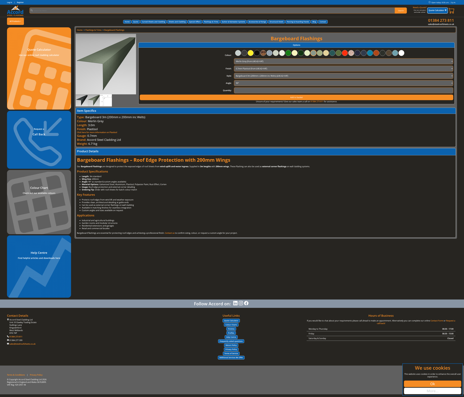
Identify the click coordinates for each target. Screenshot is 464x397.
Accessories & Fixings (257, 22)
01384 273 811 (441, 20)
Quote (135, 22)
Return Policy (231, 345)
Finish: (229, 68)
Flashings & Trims (211, 22)
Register (20, 2)
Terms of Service (231, 353)
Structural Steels (276, 22)
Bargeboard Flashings (114, 30)
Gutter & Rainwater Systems (233, 22)
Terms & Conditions (16, 375)
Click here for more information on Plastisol (97, 132)
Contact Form (437, 320)
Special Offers (194, 22)
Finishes (231, 329)
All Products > (15, 21)
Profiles (231, 333)
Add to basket (296, 97)
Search (401, 10)
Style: (229, 76)
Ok (432, 383)
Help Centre (231, 337)
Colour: (228, 55)
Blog (314, 22)
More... (433, 390)
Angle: (229, 83)
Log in (9, 2)
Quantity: (227, 90)
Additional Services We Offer (231, 357)
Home (127, 22)
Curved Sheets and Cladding (153, 22)
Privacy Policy (231, 349)
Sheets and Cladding (177, 22)
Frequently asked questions (231, 341)
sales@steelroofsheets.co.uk (441, 24)
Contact (323, 22)
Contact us (170, 233)
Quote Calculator (436, 10)
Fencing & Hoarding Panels (298, 22)
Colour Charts (231, 325)
